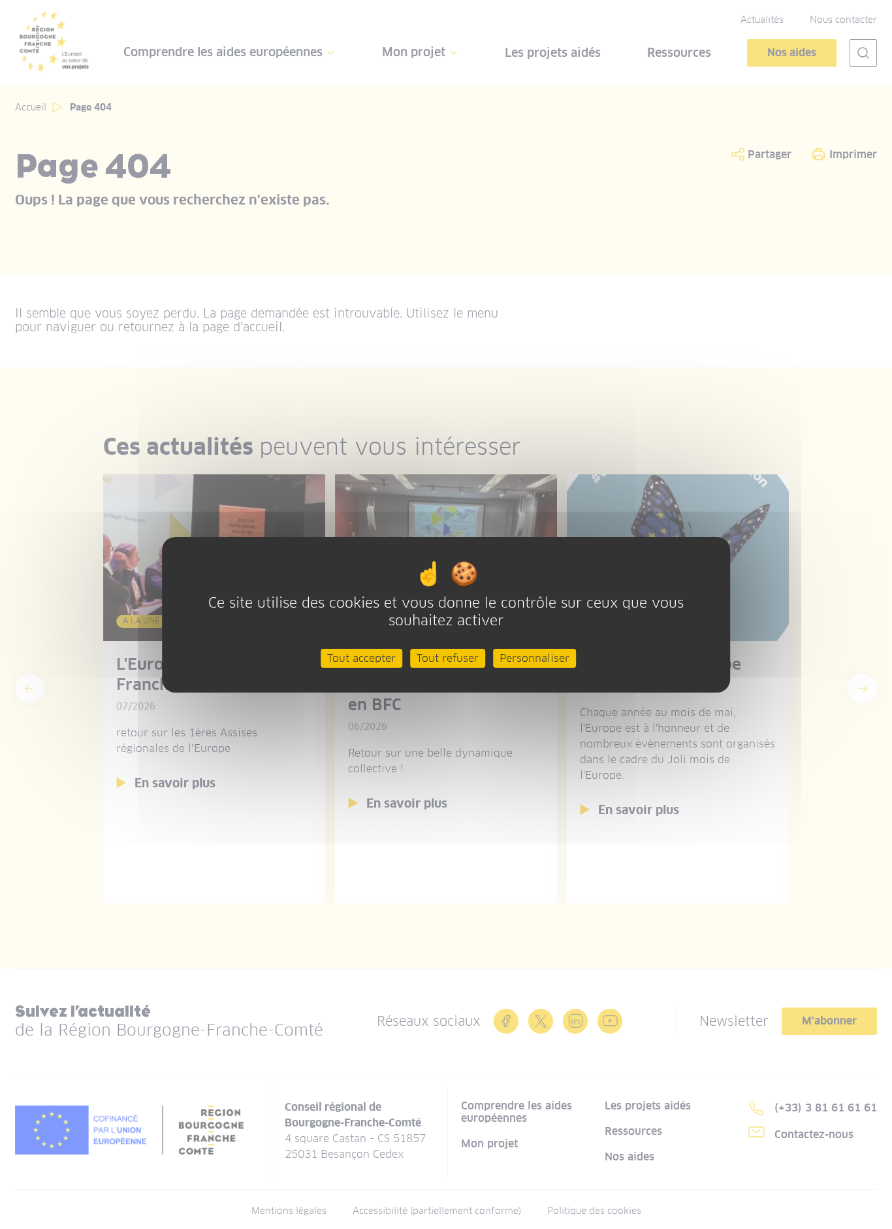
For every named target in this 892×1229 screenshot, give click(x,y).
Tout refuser (448, 657)
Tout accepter (361, 657)
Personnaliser (534, 657)
